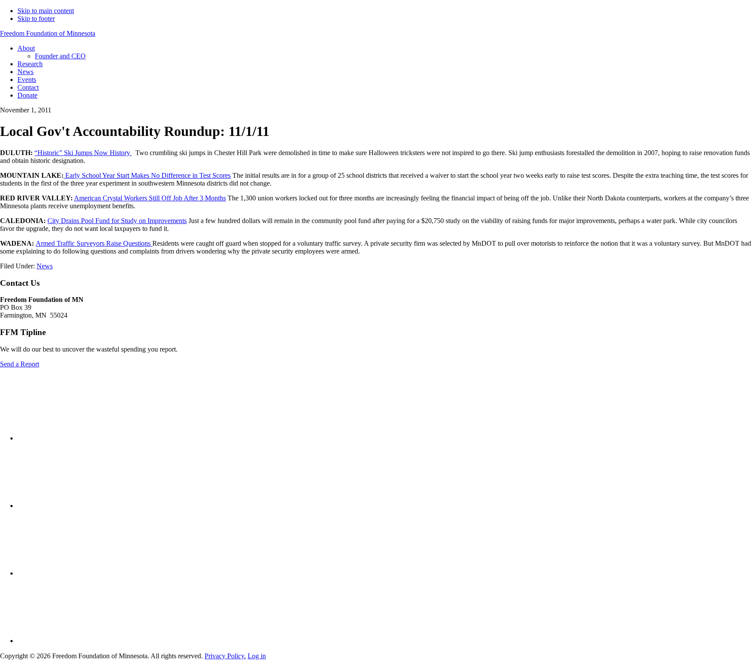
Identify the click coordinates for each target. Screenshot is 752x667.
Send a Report (19, 364)
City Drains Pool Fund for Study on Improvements (117, 220)
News (45, 266)
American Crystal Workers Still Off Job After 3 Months (150, 198)
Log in (257, 656)
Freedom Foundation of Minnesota (47, 33)
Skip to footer (36, 18)
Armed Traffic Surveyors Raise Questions (94, 243)
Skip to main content (45, 10)
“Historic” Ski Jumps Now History (83, 152)
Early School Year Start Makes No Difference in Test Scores (148, 175)
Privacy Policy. (225, 656)
